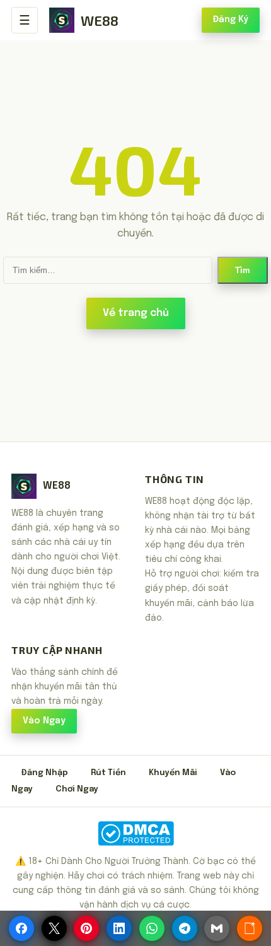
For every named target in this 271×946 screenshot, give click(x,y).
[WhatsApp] (151, 928)
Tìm (242, 270)
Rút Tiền (108, 773)
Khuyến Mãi (173, 773)
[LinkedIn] (119, 928)
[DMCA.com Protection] (135, 833)
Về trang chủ (136, 313)
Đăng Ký (230, 19)
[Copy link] (249, 928)
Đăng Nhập (44, 773)
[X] (54, 928)
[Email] (216, 928)
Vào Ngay (44, 720)
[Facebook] (21, 928)
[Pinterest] (86, 928)
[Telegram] (184, 928)
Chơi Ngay (76, 789)
